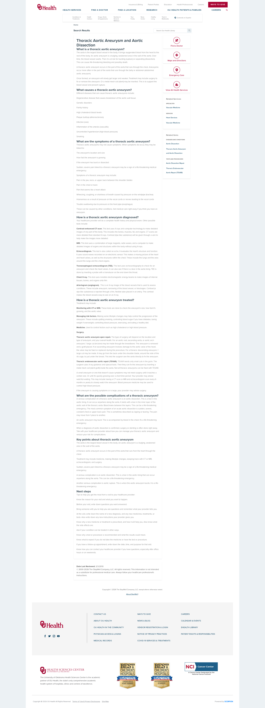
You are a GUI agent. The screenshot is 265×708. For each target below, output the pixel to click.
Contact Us (100, 614)
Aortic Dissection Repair (175, 163)
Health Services (72, 10)
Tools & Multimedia (165, 18)
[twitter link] (49, 636)
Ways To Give (218, 4)
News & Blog (143, 621)
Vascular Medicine (173, 107)
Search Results (81, 30)
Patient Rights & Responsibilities (198, 634)
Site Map (105, 701)
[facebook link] (45, 636)
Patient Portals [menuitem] (153, 5)
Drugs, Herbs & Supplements (103, 18)
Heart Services (171, 118)
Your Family (133, 18)
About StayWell (132, 594)
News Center (143, 18)
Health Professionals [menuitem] (185, 5)
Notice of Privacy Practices (152, 634)
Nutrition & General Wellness (117, 19)
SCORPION (228, 701)
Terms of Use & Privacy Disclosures (86, 701)
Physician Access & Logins (107, 634)
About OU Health (103, 621)
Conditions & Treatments (76, 18)
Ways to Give (144, 614)
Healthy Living (153, 18)
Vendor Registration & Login (152, 627)
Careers (216, 10)
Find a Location (127, 10)
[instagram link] (54, 636)
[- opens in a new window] (62, 670)
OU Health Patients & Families (184, 10)
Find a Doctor (99, 10)
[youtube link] (58, 636)
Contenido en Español (184, 18)
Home (75, 25)
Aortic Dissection (172, 144)
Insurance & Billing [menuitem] (136, 5)
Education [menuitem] (168, 5)
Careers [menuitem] (201, 5)
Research (151, 10)
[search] (170, 31)
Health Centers (89, 18)
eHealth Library (189, 627)
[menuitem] (227, 10)
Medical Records (103, 641)
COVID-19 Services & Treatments (153, 641)
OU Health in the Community (109, 627)
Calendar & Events (191, 621)
